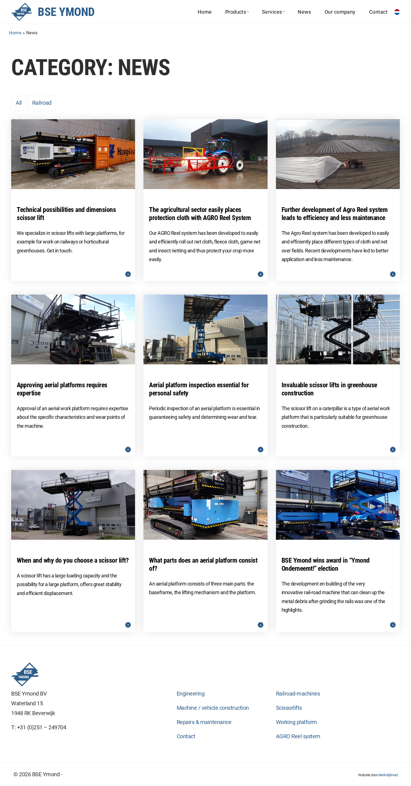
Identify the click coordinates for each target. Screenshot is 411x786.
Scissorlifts (289, 707)
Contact (186, 736)
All (19, 102)
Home (15, 32)
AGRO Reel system (298, 736)
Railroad (41, 102)
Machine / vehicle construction (213, 707)
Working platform (296, 722)
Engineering (191, 693)
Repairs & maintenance (204, 722)
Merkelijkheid (388, 775)
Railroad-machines (298, 693)
